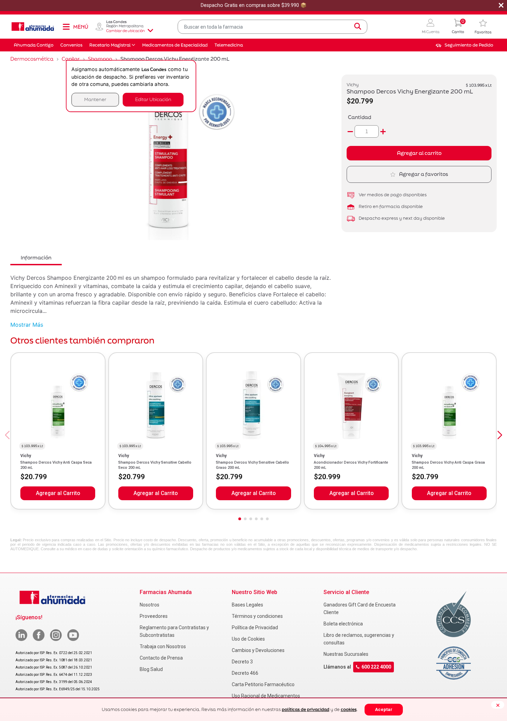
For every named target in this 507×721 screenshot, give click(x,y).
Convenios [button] (71, 45)
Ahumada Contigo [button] (33, 45)
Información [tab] (36, 257)
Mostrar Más (26, 324)
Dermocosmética (31, 59)
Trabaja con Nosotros (163, 646)
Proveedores (154, 616)
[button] (430, 27)
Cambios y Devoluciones (258, 650)
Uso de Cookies (248, 639)
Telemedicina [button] (229, 45)
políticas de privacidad (305, 709)
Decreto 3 (242, 661)
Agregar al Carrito (58, 493)
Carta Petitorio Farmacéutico (263, 684)
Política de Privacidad (255, 627)
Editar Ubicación (153, 99)
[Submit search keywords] (358, 26)
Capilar (71, 59)
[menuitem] (464, 45)
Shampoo (100, 59)
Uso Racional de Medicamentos (266, 696)
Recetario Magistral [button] (110, 45)
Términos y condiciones (257, 616)
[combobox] (272, 27)
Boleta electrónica (343, 623)
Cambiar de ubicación (125, 30)
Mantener (95, 99)
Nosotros (149, 605)
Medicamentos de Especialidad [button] (175, 45)
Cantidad (359, 117)
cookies (349, 709)
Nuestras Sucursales (346, 654)
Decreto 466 (245, 673)
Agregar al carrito (419, 153)
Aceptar (383, 709)
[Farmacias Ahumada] (32, 26)
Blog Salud (151, 669)
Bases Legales (247, 605)
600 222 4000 (376, 667)
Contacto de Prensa (161, 658)
